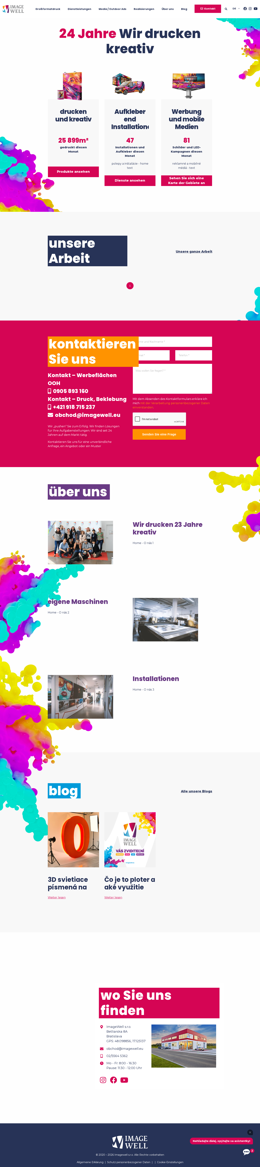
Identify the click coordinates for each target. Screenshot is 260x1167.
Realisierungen (144, 9)
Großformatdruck (47, 9)
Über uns (168, 9)
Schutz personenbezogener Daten (128, 1162)
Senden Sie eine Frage (159, 434)
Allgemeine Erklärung (90, 1162)
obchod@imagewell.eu (87, 415)
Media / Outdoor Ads (112, 9)
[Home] (13, 9)
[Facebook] (244, 9)
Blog (184, 9)
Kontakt (209, 8)
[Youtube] (254, 9)
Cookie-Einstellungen (170, 1162)
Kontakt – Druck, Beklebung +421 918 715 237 (87, 403)
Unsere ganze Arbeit (194, 252)
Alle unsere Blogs (196, 791)
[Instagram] (249, 9)
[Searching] (229, 9)
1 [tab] (130, 285)
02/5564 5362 (117, 1056)
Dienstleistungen (79, 9)
